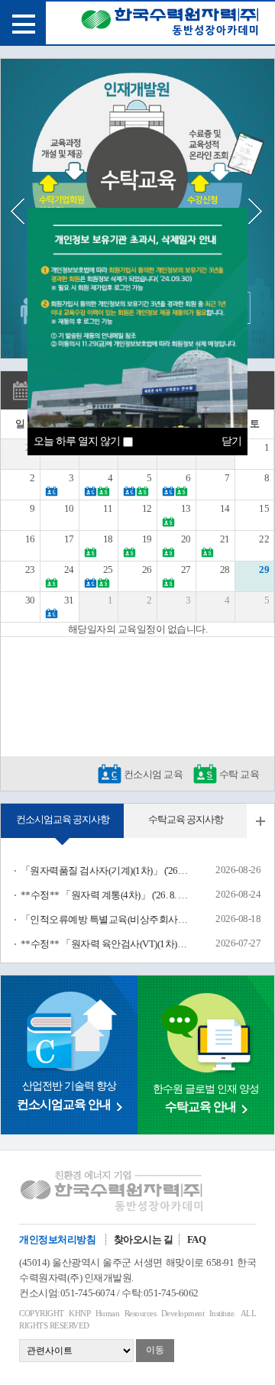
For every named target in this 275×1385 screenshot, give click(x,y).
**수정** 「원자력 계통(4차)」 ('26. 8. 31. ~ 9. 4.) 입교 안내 (105, 895)
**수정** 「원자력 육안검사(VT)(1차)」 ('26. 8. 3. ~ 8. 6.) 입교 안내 (105, 944)
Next (255, 211)
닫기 (231, 441)
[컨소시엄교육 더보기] (260, 821)
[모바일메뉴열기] (23, 23)
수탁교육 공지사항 (185, 819)
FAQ (196, 1239)
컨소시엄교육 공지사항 (62, 819)
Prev (23, 211)
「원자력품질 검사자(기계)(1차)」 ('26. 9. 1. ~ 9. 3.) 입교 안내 (105, 870)
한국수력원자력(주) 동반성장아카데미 (170, 24)
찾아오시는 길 (143, 1239)
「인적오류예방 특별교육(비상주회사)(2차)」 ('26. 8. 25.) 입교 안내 (105, 919)
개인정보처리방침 (57, 1239)
